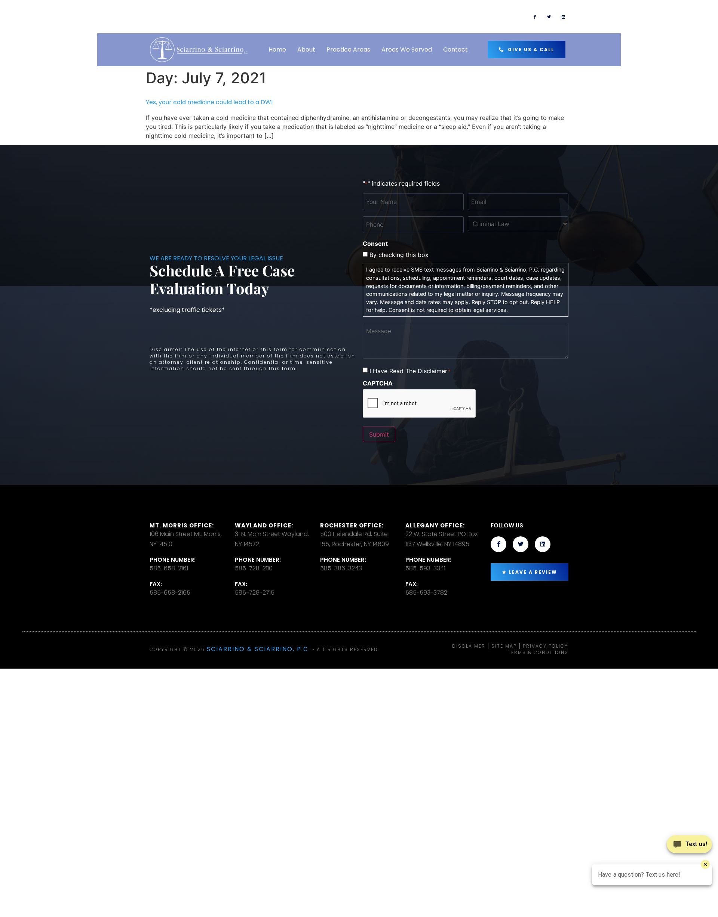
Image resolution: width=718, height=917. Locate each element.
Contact (455, 49)
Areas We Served (406, 49)
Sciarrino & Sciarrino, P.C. (258, 649)
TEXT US (396, 13)
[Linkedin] (563, 17)
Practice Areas (348, 49)
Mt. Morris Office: (182, 525)
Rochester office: (352, 525)
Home (277, 49)
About (306, 49)
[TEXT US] (370, 16)
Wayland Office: (264, 525)
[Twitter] (549, 17)
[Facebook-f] (535, 17)
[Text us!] (689, 844)
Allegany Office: (435, 525)
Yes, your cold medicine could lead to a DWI (209, 102)
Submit (379, 434)
